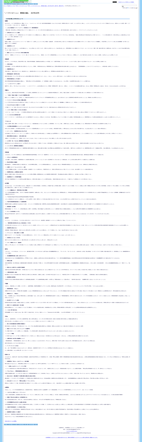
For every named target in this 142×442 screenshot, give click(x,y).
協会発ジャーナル (11, 5)
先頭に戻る (7, 421)
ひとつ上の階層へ (13, 421)
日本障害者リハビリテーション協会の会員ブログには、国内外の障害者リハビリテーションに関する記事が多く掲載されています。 (72, 437)
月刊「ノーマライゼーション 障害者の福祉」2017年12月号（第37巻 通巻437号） (46, 5)
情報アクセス (9, 424)
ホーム (5, 5)
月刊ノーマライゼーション (21, 5)
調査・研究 (25, 424)
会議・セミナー (30, 424)
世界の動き (14, 424)
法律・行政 (36, 424)
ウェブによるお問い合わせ (71, 431)
